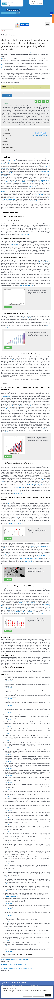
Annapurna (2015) (42, 428)
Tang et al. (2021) (10, 408)
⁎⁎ (7, 54)
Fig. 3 (6, 431)
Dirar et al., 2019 (25, 234)
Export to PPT (8, 306)
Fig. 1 (33, 285)
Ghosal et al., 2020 (10, 160)
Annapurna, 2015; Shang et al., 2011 (34, 484)
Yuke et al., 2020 (27, 405)
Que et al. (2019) (28, 561)
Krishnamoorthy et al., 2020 (8, 359)
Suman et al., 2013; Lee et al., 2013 (16, 523)
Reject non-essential (38, 995)
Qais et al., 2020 (33, 186)
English (4, 30)
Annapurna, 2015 (34, 200)
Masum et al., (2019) (27, 318)
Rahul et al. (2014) (15, 244)
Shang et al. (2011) (7, 396)
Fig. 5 (31, 544)
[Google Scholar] (9, 680)
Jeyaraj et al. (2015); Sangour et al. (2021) (29, 602)
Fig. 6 (41, 613)
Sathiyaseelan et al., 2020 (43, 555)
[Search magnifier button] (19, 13)
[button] (51, 14)
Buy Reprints (25, 24)
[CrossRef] (8, 896)
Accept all (48, 995)
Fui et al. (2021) (43, 261)
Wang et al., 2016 (20, 487)
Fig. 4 (8, 503)
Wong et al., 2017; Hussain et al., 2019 (30, 558)
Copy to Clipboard (7, 95)
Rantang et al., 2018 (17, 405)
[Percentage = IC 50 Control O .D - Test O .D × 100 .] (25, 379)
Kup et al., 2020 (8, 554)
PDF (48, 24)
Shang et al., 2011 (38, 194)
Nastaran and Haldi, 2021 (25, 285)
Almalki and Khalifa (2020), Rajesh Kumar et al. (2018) (19, 611)
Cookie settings (27, 995)
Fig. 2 (7, 327)
